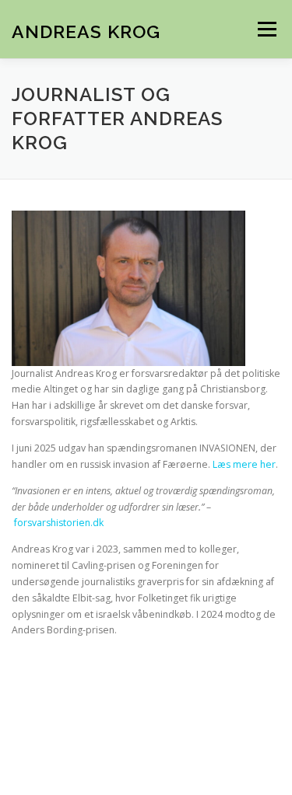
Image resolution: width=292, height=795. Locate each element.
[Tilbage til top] (146, 703)
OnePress (211, 739)
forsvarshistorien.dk (59, 522)
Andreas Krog (86, 30)
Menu (266, 29)
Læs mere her (244, 464)
